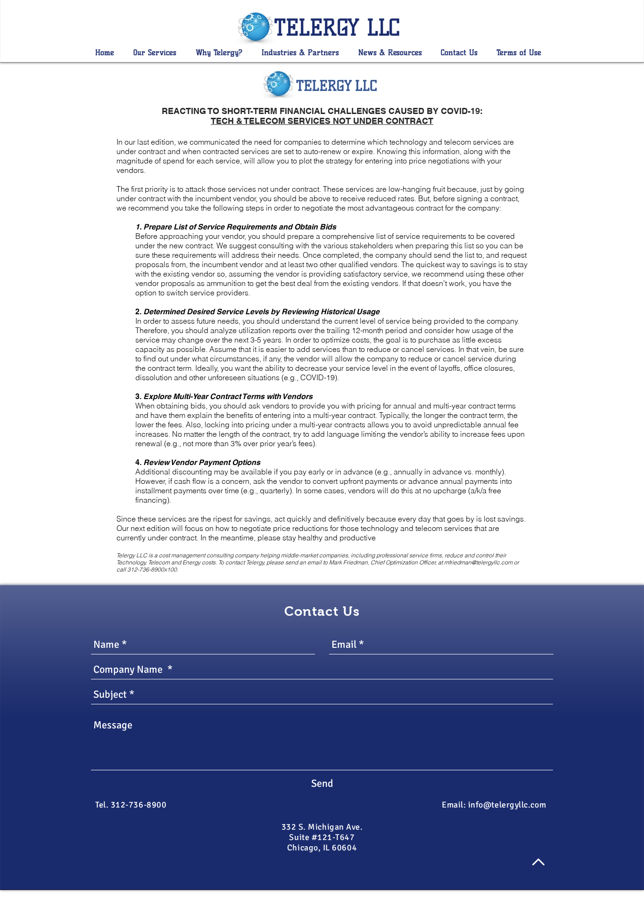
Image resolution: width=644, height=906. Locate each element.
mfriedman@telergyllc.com (478, 562)
